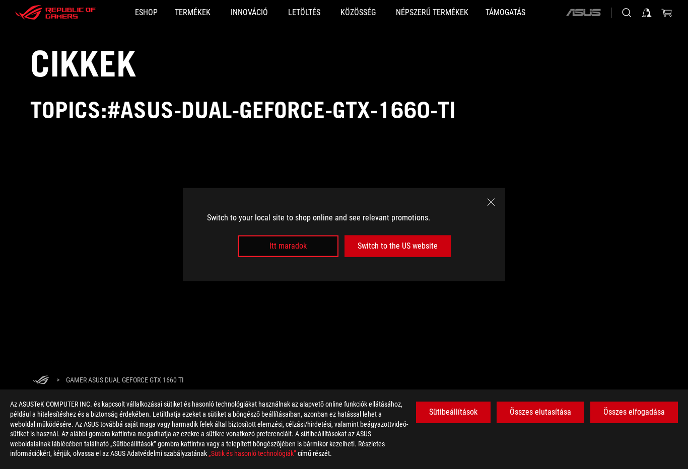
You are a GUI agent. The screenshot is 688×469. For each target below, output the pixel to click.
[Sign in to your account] (647, 12)
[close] (491, 202)
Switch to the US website (398, 246)
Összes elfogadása (634, 412)
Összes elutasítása (540, 412)
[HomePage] (41, 380)
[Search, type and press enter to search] (627, 12)
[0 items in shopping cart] (667, 12)
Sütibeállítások (453, 412)
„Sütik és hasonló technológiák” (252, 453)
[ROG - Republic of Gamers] (55, 12)
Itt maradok (288, 246)
